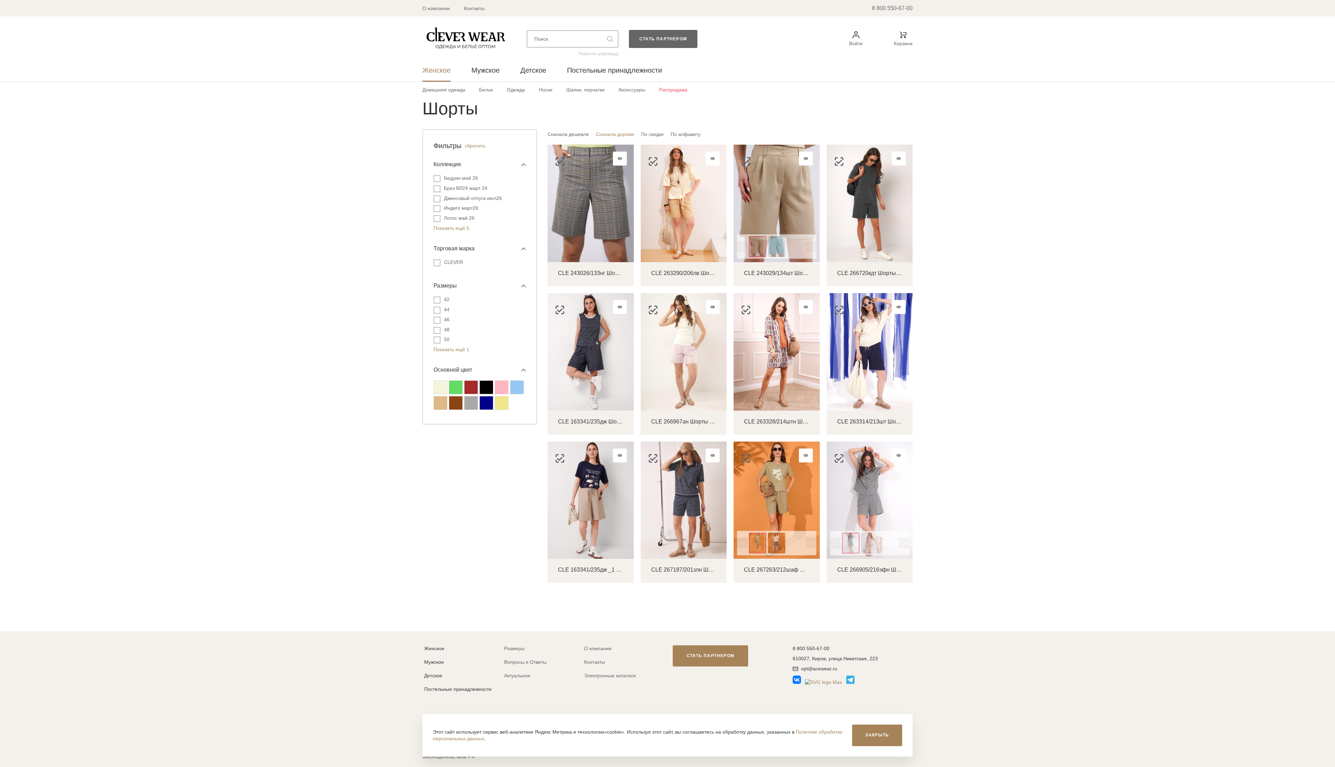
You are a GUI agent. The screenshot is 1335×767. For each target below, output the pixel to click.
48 (447, 329)
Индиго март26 (461, 208)
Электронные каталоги (610, 675)
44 (447, 309)
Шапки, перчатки (585, 89)
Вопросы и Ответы (525, 662)
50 (447, 339)
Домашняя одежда (443, 89)
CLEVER (453, 262)
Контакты (474, 8)
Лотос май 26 (459, 218)
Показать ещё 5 (451, 228)
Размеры (514, 648)
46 (447, 319)
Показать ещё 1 (451, 349)
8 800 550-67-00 (892, 8)
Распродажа (673, 89)
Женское (434, 648)
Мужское (434, 662)
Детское (433, 675)
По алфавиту (686, 134)
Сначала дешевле (568, 134)
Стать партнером (663, 39)
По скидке (652, 134)
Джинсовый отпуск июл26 (473, 198)
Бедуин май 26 (461, 178)
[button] (742, 246)
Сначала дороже (615, 134)
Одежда (516, 89)
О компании (436, 8)
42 (447, 299)
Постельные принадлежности (458, 689)
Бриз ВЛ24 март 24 (465, 188)
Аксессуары (631, 89)
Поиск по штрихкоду (598, 53)
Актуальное (517, 675)
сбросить (475, 145)
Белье (486, 89)
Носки (545, 89)
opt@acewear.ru (819, 668)
